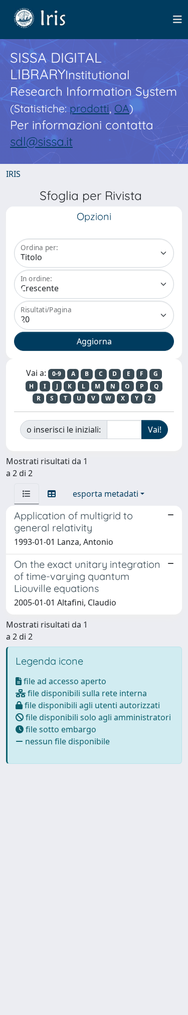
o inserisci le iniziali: (64, 429)
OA (121, 108)
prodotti (89, 108)
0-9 (56, 373)
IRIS (13, 173)
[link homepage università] (47, 19)
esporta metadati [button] (105, 493)
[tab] (26, 493)
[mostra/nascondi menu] (177, 20)
